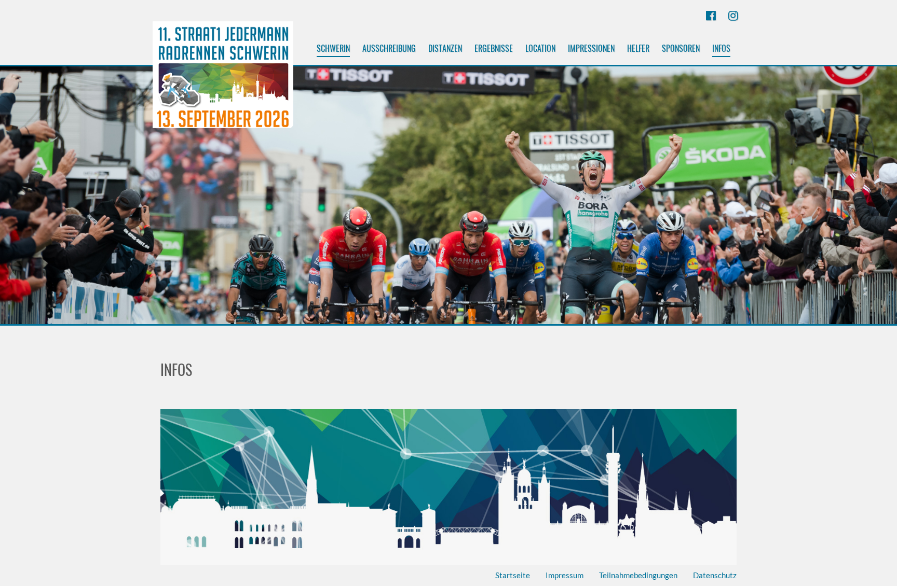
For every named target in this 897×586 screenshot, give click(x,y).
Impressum (564, 575)
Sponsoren (681, 48)
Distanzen (445, 48)
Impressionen (591, 48)
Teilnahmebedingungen (638, 575)
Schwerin (333, 48)
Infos (721, 48)
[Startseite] (223, 79)
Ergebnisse (493, 48)
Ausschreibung (389, 48)
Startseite (512, 575)
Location (540, 48)
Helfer (638, 48)
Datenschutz (715, 575)
